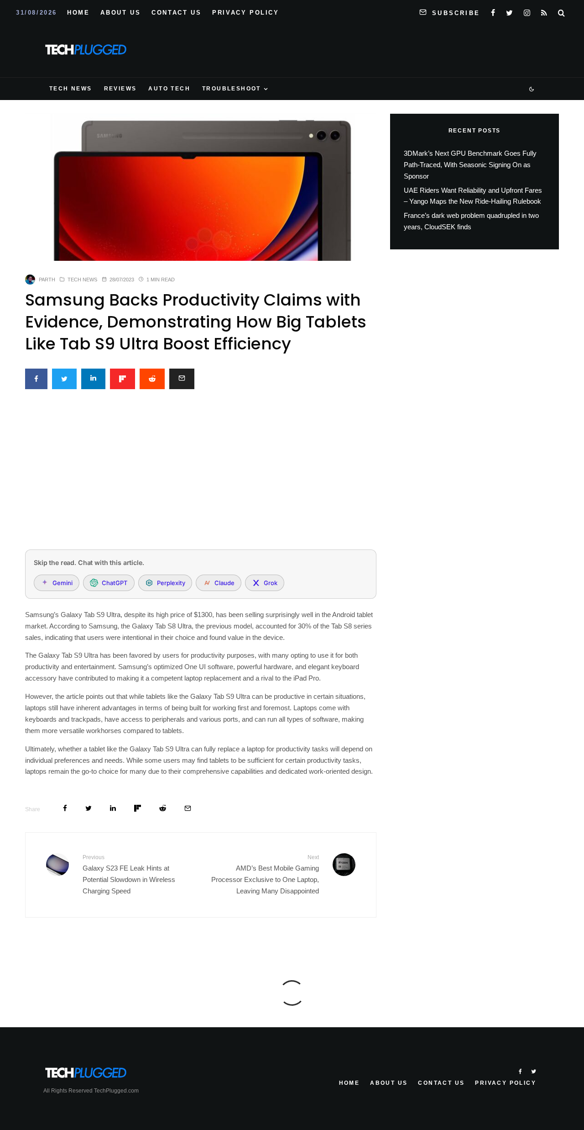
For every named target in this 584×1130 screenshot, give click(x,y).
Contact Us (176, 12)
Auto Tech (169, 88)
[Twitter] (509, 11)
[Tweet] (64, 379)
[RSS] (544, 11)
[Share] (36, 379)
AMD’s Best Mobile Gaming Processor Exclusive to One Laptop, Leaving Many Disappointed (265, 874)
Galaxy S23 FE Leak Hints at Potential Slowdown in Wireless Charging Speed (129, 874)
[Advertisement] (200, 475)
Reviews (120, 88)
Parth (47, 279)
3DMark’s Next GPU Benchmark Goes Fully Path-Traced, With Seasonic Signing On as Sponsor (470, 164)
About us (120, 12)
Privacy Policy (245, 12)
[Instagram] (527, 11)
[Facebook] (493, 11)
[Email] (181, 379)
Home (78, 12)
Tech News (70, 88)
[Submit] (152, 379)
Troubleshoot (231, 88)
